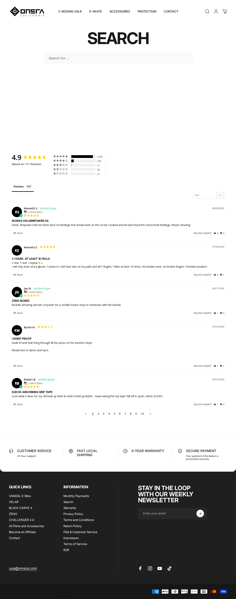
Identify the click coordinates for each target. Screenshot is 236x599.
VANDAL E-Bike (20, 496)
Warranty (69, 508)
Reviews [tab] (19, 186)
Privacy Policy (73, 514)
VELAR (13, 502)
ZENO (13, 514)
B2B (66, 550)
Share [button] (19, 233)
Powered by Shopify (55, 591)
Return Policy (72, 526)
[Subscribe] (200, 513)
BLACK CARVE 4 (20, 508)
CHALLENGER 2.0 (21, 520)
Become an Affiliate (22, 532)
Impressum (71, 538)
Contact (14, 538)
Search (68, 502)
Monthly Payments (76, 496)
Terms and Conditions (78, 520)
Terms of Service (75, 544)
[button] (216, 233)
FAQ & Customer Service (80, 532)
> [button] (150, 413)
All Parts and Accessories (26, 526)
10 (142, 413)
